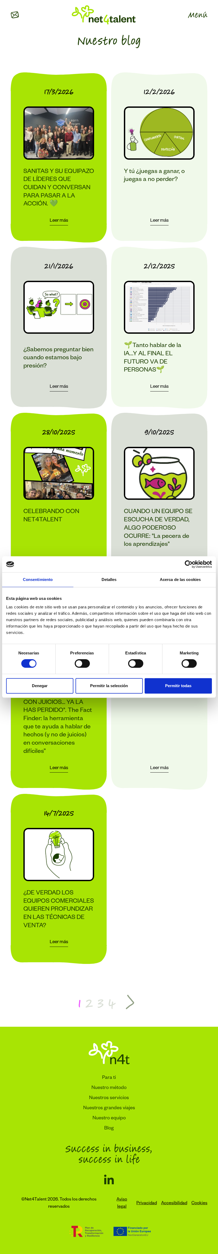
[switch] (82, 663)
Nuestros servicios (109, 1098)
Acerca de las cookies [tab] (180, 579)
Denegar (40, 685)
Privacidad (146, 1203)
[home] (104, 14)
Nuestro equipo (109, 1118)
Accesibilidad (174, 1203)
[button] (15, 15)
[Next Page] (130, 1003)
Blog (109, 1128)
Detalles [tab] (109, 579)
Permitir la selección (109, 685)
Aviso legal (121, 1204)
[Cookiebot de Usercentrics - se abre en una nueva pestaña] (188, 564)
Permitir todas (178, 685)
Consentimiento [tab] (38, 579)
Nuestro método (109, 1088)
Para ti (109, 1078)
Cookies (199, 1203)
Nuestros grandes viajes (109, 1108)
